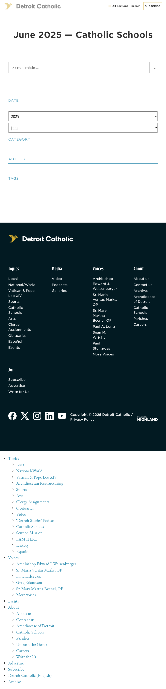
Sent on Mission (29, 532)
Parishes (140, 319)
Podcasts (60, 285)
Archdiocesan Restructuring (39, 483)
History (22, 545)
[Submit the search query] (155, 67)
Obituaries (17, 336)
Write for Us (18, 392)
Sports (14, 302)
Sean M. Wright (99, 334)
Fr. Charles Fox (28, 576)
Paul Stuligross (101, 345)
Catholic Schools (15, 310)
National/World (21, 285)
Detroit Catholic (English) (29, 675)
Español (15, 341)
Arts (12, 319)
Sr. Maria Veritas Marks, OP (105, 300)
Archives (141, 291)
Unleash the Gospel (32, 644)
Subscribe (152, 6)
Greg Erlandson (29, 582)
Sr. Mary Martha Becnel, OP (102, 315)
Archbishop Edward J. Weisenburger (105, 284)
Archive (14, 681)
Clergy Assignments (19, 326)
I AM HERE (26, 539)
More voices (26, 594)
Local (13, 279)
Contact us (142, 285)
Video (57, 279)
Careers (140, 324)
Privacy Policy (82, 419)
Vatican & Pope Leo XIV (21, 293)
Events (14, 348)
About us (141, 279)
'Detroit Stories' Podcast (36, 520)
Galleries (59, 291)
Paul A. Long (104, 326)
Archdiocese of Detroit (144, 299)
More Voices (103, 354)
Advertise (16, 386)
